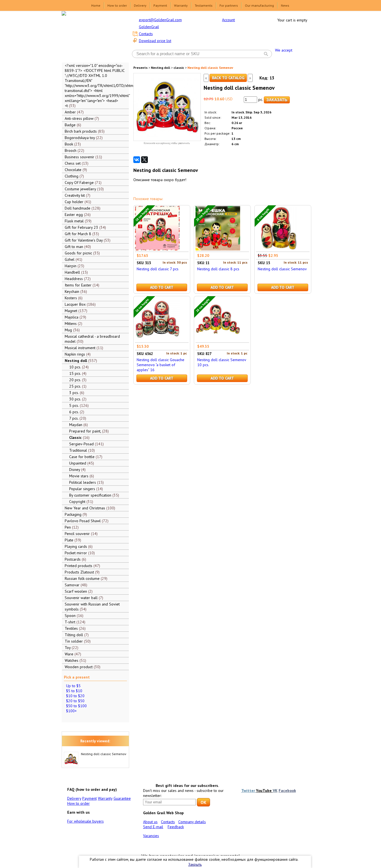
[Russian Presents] (91, 36)
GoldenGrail (149, 26)
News (285, 5)
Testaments (204, 5)
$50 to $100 (76, 705)
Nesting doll (160, 67)
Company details (192, 821)
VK (275, 790)
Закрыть (195, 864)
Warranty (181, 5)
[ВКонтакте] (136, 159)
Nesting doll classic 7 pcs (158, 268)
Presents (140, 67)
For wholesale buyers (85, 821)
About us (150, 821)
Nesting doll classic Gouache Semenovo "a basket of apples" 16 (160, 364)
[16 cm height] (157, 339)
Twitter (248, 790)
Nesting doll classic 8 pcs (218, 268)
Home (95, 5)
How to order (117, 5)
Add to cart (161, 287)
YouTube (264, 790)
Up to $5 (73, 685)
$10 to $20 (75, 695)
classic (178, 67)
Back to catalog (228, 77)
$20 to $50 (75, 700)
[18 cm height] (157, 249)
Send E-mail (153, 826)
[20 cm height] (218, 249)
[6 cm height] (278, 249)
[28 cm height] (218, 339)
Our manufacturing (259, 5)
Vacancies (151, 835)
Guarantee (122, 798)
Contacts (146, 33)
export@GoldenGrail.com (160, 19)
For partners (229, 5)
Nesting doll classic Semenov (103, 754)
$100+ (71, 710)
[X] (144, 159)
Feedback (176, 826)
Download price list (155, 40)
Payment (160, 5)
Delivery (140, 5)
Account (228, 19)
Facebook (287, 790)
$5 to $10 (74, 690)
